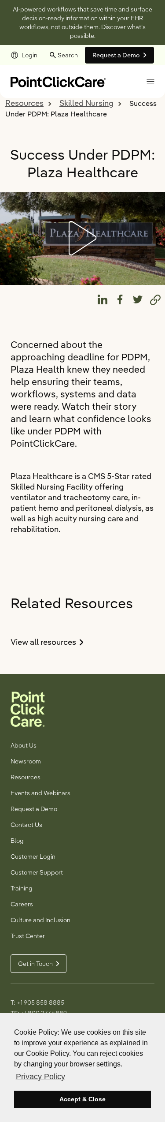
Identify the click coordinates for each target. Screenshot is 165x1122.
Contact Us (26, 825)
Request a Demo (34, 809)
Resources (24, 103)
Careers (22, 904)
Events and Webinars (40, 793)
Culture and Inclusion (40, 920)
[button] (150, 81)
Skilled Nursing (86, 103)
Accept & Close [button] (82, 1099)
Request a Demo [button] (116, 55)
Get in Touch (35, 964)
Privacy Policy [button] (40, 1076)
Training (22, 888)
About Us (24, 745)
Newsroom (26, 761)
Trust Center (28, 936)
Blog (17, 841)
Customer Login (33, 856)
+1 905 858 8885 (40, 1002)
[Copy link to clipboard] (155, 299)
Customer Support (37, 872)
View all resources (61, 642)
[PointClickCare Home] (58, 81)
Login (29, 55)
